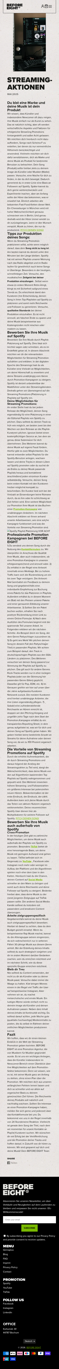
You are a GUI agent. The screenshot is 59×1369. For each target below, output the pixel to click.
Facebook (8, 1303)
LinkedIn (7, 1312)
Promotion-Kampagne (25, 509)
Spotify (6, 1283)
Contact (7, 1271)
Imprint (6, 1262)
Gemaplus (8, 1249)
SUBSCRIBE (29, 1228)
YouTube (7, 1287)
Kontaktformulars (30, 549)
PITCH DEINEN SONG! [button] (32, 230)
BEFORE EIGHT (33, 1347)
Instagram (8, 1308)
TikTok (6, 1292)
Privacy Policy (10, 1267)
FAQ (5, 1258)
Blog (5, 1254)
